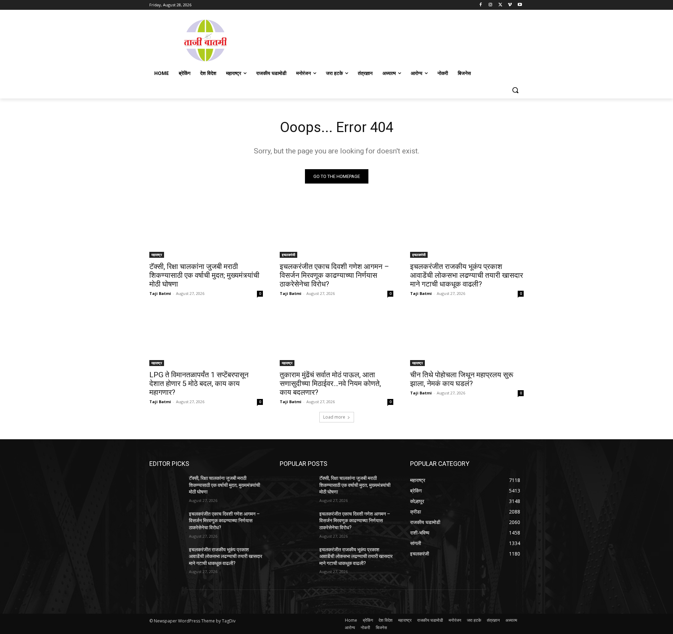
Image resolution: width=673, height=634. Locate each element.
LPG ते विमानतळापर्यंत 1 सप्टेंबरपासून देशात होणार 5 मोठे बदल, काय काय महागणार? (199, 384)
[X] (500, 5)
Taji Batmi (160, 293)
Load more (334, 417)
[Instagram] (491, 5)
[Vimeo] (510, 5)
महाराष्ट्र (156, 254)
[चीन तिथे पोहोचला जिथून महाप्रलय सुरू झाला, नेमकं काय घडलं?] (467, 337)
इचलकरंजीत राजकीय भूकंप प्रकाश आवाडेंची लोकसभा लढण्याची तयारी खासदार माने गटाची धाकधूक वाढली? (466, 275)
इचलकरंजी (288, 254)
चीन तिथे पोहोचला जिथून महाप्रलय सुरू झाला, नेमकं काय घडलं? (461, 379)
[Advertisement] (392, 40)
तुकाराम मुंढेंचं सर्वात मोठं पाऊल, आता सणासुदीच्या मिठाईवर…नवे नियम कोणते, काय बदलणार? (330, 384)
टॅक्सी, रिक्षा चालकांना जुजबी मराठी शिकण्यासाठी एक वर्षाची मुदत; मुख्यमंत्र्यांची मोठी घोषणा (204, 275)
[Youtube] (520, 5)
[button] (515, 90)
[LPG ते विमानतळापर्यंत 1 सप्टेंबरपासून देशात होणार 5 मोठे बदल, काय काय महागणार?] (206, 337)
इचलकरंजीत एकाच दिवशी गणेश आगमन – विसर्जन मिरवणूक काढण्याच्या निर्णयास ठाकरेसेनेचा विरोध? (334, 275)
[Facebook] (481, 5)
